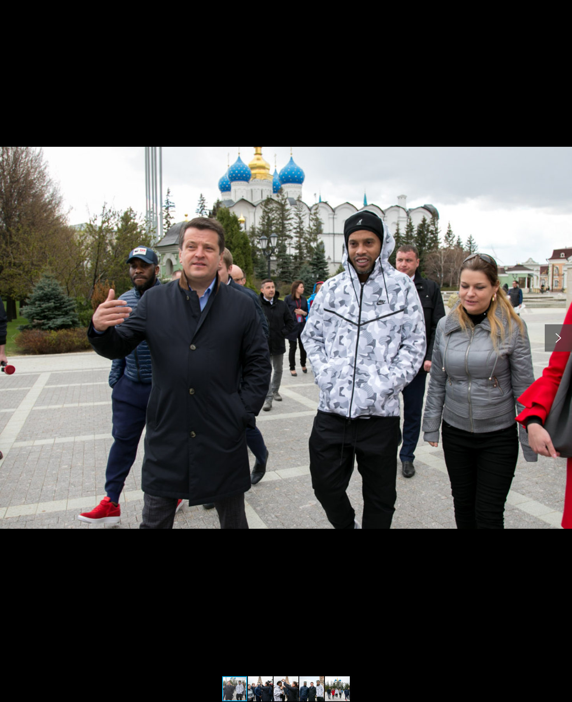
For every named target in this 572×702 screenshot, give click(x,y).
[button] (565, 7)
